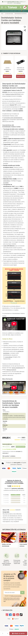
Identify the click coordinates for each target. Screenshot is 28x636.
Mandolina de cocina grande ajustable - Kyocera (20, 68)
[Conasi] (12, 7)
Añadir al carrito (7, 76)
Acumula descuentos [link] (20, 446)
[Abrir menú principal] (2, 7)
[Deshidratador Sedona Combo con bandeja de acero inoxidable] (14, 37)
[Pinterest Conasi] (14, 614)
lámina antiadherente (17, 367)
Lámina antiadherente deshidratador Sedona (7, 68)
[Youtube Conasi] (17, 614)
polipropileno (6, 180)
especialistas (8, 357)
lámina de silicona (11, 369)
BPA (15, 179)
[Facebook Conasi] (10, 614)
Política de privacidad (15, 596)
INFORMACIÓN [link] (7, 610)
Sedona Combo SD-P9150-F (13, 94)
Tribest (23, 437)
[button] (5, 7)
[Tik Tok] (21, 614)
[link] (20, 439)
